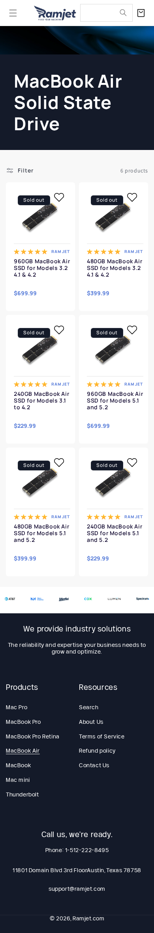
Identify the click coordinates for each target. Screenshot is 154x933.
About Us (91, 722)
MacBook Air (23, 751)
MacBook (18, 765)
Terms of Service (102, 736)
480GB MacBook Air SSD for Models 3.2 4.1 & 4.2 (114, 268)
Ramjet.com (88, 918)
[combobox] (106, 13)
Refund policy (97, 751)
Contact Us (94, 765)
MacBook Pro (23, 722)
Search (89, 707)
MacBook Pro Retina (33, 736)
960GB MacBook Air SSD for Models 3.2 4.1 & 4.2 (42, 268)
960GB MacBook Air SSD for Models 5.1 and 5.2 (115, 400)
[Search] (123, 12)
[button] (13, 13)
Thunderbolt (22, 794)
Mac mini (18, 780)
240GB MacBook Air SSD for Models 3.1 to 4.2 (41, 400)
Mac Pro (16, 707)
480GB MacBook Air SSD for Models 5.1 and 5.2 (41, 533)
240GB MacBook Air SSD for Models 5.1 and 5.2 (114, 533)
